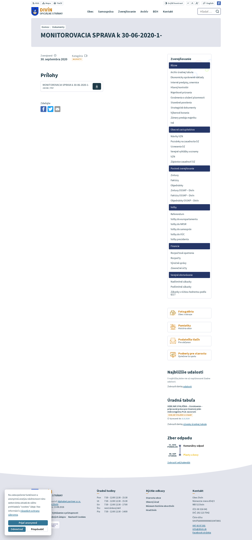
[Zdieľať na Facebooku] (43, 109)
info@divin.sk (199, 528)
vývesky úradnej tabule (195, 424)
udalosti (187, 386)
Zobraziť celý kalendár (178, 462)
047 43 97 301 (198, 525)
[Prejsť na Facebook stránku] (219, 3)
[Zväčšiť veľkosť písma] (197, 3)
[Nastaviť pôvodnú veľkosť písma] (192, 3)
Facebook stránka (201, 532)
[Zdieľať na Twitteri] (50, 109)
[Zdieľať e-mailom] (57, 109)
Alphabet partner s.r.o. (69, 501)
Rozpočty (77, 59)
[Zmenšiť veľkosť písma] (188, 3)
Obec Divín (53, 504)
